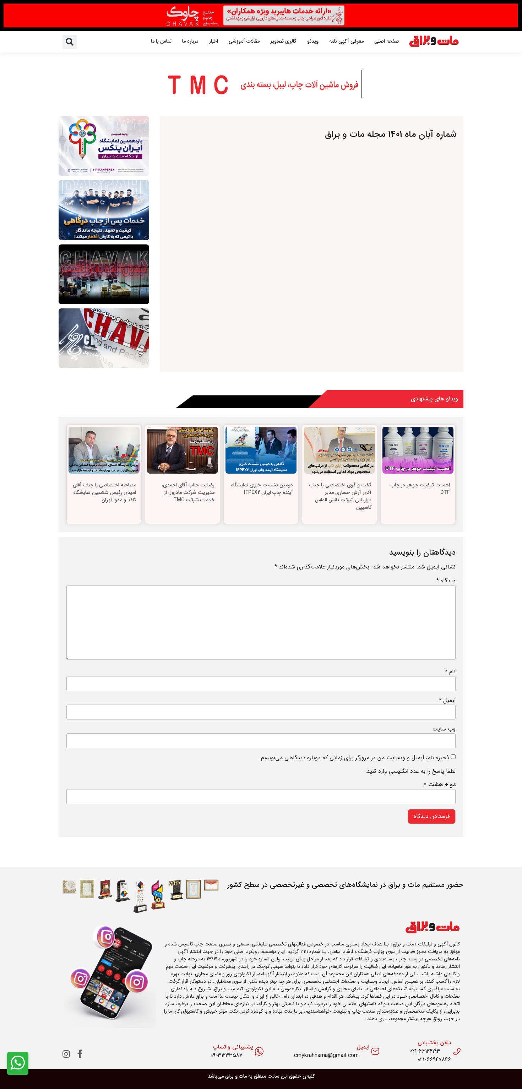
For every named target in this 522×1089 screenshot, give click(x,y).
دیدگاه (446, 581)
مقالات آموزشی (244, 41)
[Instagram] (66, 1054)
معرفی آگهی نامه (346, 41)
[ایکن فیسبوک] (80, 1054)
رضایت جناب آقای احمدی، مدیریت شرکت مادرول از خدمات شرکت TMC (188, 492)
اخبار (213, 41)
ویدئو (313, 41)
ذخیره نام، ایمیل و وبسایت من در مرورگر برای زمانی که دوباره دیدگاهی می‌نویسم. (354, 758)
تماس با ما (161, 41)
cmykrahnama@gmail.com (326, 1055)
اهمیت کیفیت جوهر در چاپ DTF (420, 488)
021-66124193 (425, 1051)
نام (450, 672)
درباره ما (190, 41)
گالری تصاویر (283, 41)
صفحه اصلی (386, 41)
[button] (69, 42)
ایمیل (447, 700)
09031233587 (227, 1055)
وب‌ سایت (444, 729)
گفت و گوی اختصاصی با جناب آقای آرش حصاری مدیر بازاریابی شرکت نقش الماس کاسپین (340, 496)
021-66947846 (434, 1060)
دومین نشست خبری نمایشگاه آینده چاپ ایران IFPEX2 (262, 488)
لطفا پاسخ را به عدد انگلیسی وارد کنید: (411, 771)
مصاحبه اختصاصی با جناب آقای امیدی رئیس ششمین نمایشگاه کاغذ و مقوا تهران (104, 492)
